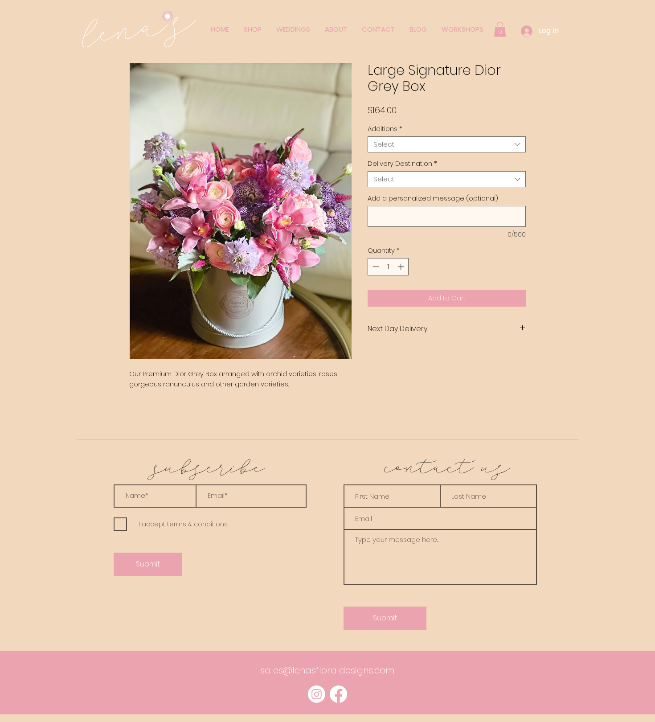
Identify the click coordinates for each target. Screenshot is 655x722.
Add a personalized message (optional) (433, 198)
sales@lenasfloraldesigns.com (327, 670)
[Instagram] (316, 694)
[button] (500, 29)
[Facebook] (338, 694)
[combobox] (447, 144)
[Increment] (402, 266)
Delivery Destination (402, 164)
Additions (385, 129)
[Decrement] (375, 266)
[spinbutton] (388, 266)
